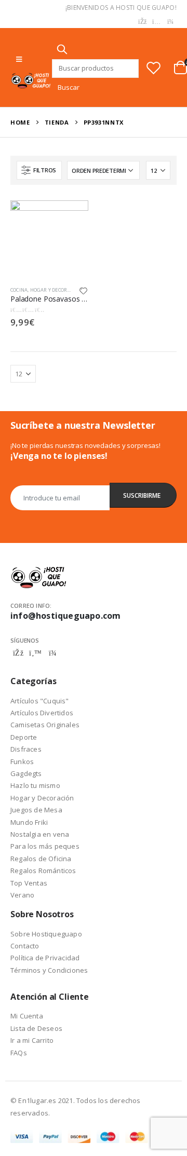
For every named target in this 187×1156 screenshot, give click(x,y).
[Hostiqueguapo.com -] (31, 80)
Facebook (18, 653)
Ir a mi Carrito (32, 1040)
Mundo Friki (29, 822)
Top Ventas (28, 883)
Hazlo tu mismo (35, 785)
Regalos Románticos (43, 870)
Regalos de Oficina (41, 858)
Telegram (52, 653)
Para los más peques (44, 846)
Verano (22, 895)
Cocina (19, 290)
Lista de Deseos (36, 1028)
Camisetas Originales (44, 724)
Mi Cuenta (26, 1016)
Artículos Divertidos (41, 712)
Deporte (23, 737)
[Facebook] (142, 22)
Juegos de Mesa (36, 809)
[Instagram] (156, 22)
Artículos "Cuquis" (39, 700)
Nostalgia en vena (39, 834)
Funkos (22, 761)
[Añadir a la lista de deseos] (83, 290)
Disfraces (26, 749)
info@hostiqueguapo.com (65, 615)
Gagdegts (26, 773)
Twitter (35, 653)
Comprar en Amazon (71, 213)
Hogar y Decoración (56, 290)
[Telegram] (170, 22)
